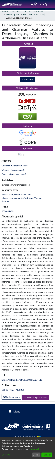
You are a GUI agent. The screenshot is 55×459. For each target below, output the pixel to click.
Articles (5, 201)
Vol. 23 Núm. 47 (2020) (34, 14)
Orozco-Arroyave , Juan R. (14, 174)
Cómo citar (27, 79)
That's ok (46, 455)
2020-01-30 (7, 211)
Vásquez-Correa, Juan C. (13, 170)
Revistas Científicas (33, 11)
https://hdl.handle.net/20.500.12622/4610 (22, 379)
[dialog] (27, 448)
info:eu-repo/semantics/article (16, 194)
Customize (6, 455)
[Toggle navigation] (51, 4)
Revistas (16, 11)
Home (5, 11)
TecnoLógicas (12, 14)
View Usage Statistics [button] (37, 397)
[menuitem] (36, 4)
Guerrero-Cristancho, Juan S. (15, 165)
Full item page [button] (13, 396)
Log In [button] (41, 4)
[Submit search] (32, 4)
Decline (36, 455)
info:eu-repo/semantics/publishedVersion (21, 197)
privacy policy (34, 449)
